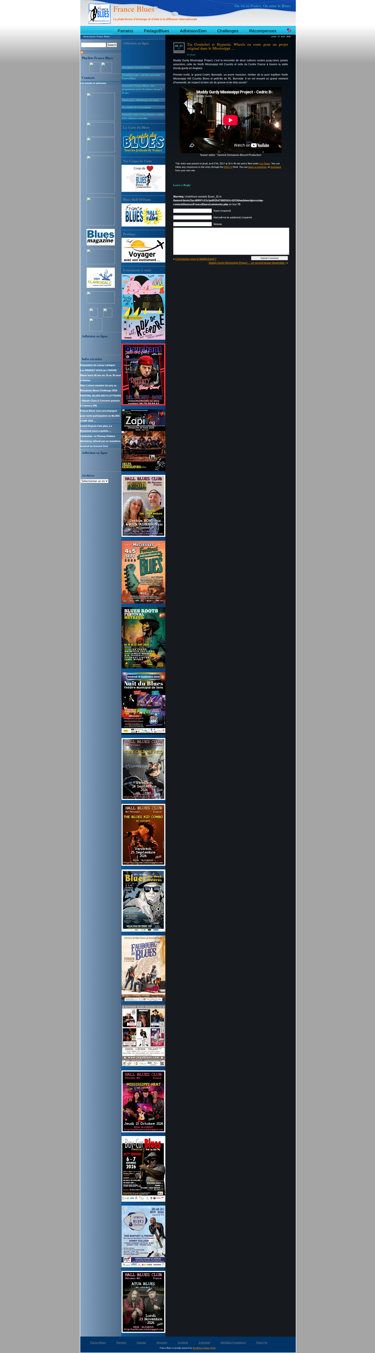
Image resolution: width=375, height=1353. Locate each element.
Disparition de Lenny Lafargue (97, 365)
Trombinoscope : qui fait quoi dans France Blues (141, 76)
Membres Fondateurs (233, 1342)
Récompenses (262, 31)
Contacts (183, 1342)
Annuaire (161, 1342)
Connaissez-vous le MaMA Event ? (195, 259)
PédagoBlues (156, 31)
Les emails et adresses (93, 83)
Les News (264, 163)
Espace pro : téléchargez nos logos (140, 100)
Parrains (125, 31)
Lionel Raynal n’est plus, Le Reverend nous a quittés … (96, 428)
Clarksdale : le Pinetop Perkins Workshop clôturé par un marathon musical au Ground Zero (100, 441)
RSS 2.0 (228, 167)
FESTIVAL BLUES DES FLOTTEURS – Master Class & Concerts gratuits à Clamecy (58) (100, 400)
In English (204, 1342)
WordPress (198, 1348)
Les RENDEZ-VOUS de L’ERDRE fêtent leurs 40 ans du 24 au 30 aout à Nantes (100, 375)
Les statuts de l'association (136, 107)
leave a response (257, 167)
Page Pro (261, 1342)
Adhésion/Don (193, 31)
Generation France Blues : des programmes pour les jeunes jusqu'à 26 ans (142, 89)
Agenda (141, 1342)
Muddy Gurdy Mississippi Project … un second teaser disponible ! (247, 262)
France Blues (133, 8)
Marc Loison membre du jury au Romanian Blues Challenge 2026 (98, 388)
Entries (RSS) (209, 1348)
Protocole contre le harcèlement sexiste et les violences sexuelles (143, 116)
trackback (276, 167)
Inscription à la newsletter (136, 67)
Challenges (227, 31)
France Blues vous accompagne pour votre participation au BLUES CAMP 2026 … (100, 415)
